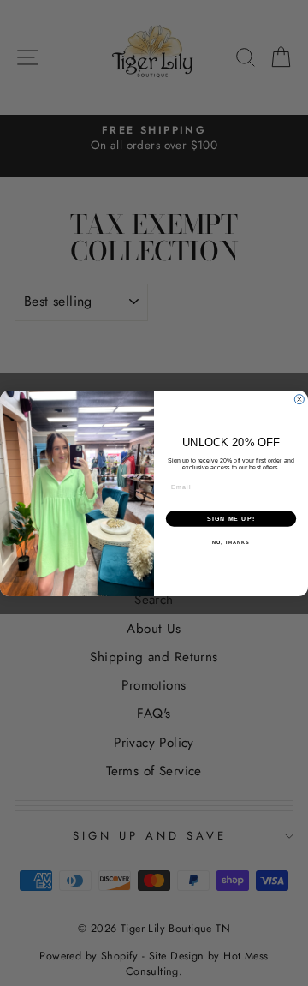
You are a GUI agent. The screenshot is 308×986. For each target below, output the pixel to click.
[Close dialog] (299, 398)
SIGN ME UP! (231, 518)
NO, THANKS (231, 542)
